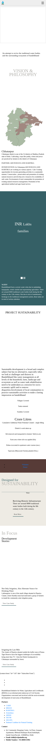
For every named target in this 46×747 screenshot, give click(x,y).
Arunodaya (9, 713)
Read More (18, 514)
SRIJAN (9, 708)
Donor (25, 467)
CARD (8, 705)
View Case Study (8, 603)
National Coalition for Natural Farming (19, 722)
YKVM (8, 718)
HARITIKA (10, 710)
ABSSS (8, 715)
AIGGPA (9, 720)
